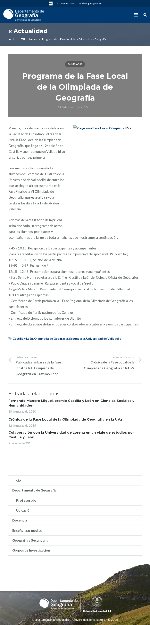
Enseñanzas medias (27, 530)
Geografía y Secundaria (30, 540)
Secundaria (77, 338)
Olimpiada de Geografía (51, 338)
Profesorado (26, 500)
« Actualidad (28, 31)
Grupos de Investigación (31, 550)
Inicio (11, 39)
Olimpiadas (29, 39)
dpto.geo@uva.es (91, 3)
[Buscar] (145, 14)
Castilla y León (23, 338)
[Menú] (136, 15)
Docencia (19, 520)
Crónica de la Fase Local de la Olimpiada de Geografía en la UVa (65, 419)
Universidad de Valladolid (103, 338)
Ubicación (23, 510)
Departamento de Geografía (34, 490)
